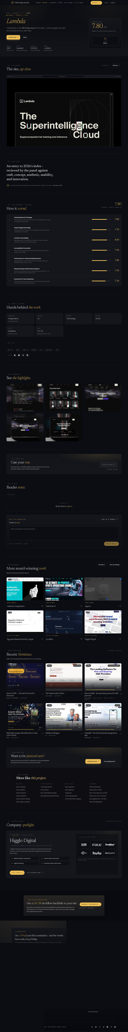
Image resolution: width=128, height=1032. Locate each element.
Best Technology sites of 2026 (98, 793)
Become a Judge (62, 982)
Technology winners (46, 787)
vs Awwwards (76, 967)
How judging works (109, 761)
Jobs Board (91, 1002)
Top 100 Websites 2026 (48, 973)
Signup (112, 2)
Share (25, 37)
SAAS (98, 319)
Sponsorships (107, 971)
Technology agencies (71, 796)
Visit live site (13, 37)
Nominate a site (93, 761)
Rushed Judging (61, 973)
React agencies (69, 790)
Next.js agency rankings (23, 801)
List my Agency (79, 2)
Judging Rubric (108, 986)
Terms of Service (108, 996)
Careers (106, 967)
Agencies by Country (93, 996)
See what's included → (87, 908)
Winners (38, 2)
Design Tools (91, 984)
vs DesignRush (77, 980)
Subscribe (96, 938)
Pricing (60, 2)
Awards (106, 974)
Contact (106, 983)
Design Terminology (109, 989)
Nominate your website (91, 904)
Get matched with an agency (73, 799)
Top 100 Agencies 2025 (48, 976)
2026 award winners (95, 787)
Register (106, 1002)
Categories (91, 981)
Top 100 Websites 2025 (48, 984)
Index (8, 13)
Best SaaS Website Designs (49, 793)
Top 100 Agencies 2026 (48, 964)
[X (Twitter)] (14, 355)
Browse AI (102, 564)
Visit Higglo (17, 872)
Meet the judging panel (95, 801)
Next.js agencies (70, 787)
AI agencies (68, 793)
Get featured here (35, 872)
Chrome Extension (93, 1011)
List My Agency (61, 979)
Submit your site (61, 970)
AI (22, 13)
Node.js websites (21, 793)
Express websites (21, 796)
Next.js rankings (114, 564)
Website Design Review (63, 976)
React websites (20, 790)
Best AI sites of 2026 (95, 790)
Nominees (44, 2)
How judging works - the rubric (97, 799)
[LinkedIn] (27, 355)
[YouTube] (23, 355)
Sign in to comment (109, 519)
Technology (71, 319)
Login (106, 2)
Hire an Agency (68, 2)
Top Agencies (53, 2)
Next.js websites (21, 787)
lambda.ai (12, 331)
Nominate (96, 2)
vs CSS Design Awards (79, 971)
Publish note (111, 543)
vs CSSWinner (76, 974)
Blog (105, 977)
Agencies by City (92, 993)
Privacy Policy (107, 993)
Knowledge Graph (93, 973)
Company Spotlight (62, 985)
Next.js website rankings (23, 799)
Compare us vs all (77, 964)
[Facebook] (19, 355)
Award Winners (92, 964)
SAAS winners (45, 790)
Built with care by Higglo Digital (55, 1026)
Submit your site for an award (97, 796)
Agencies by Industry (93, 999)
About (105, 964)
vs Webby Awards (77, 977)
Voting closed (109, 464)
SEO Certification (61, 988)
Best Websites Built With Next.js (50, 796)
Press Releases (108, 980)
